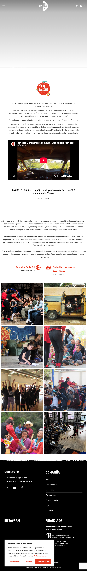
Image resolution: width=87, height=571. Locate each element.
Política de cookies (40, 556)
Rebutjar (29, 562)
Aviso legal (29, 567)
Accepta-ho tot (43, 562)
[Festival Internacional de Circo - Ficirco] (48, 267)
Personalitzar (14, 562)
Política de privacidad (41, 567)
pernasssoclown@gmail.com (16, 477)
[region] (29, 553)
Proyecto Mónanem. (70, 120)
